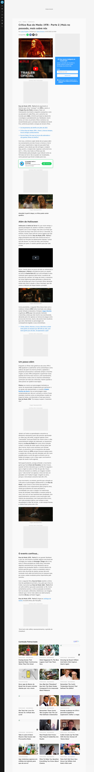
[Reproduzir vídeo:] (36, 68)
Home (20, 21)
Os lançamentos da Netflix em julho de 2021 (34, 127)
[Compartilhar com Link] (36, 35)
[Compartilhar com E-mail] (33, 35)
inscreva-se (67, 75)
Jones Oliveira (40, 31)
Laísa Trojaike (24, 31)
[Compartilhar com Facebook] (30, 35)
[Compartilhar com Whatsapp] (27, 35)
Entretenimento (31, 21)
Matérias (24, 21)
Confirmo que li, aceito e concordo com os (68, 81)
